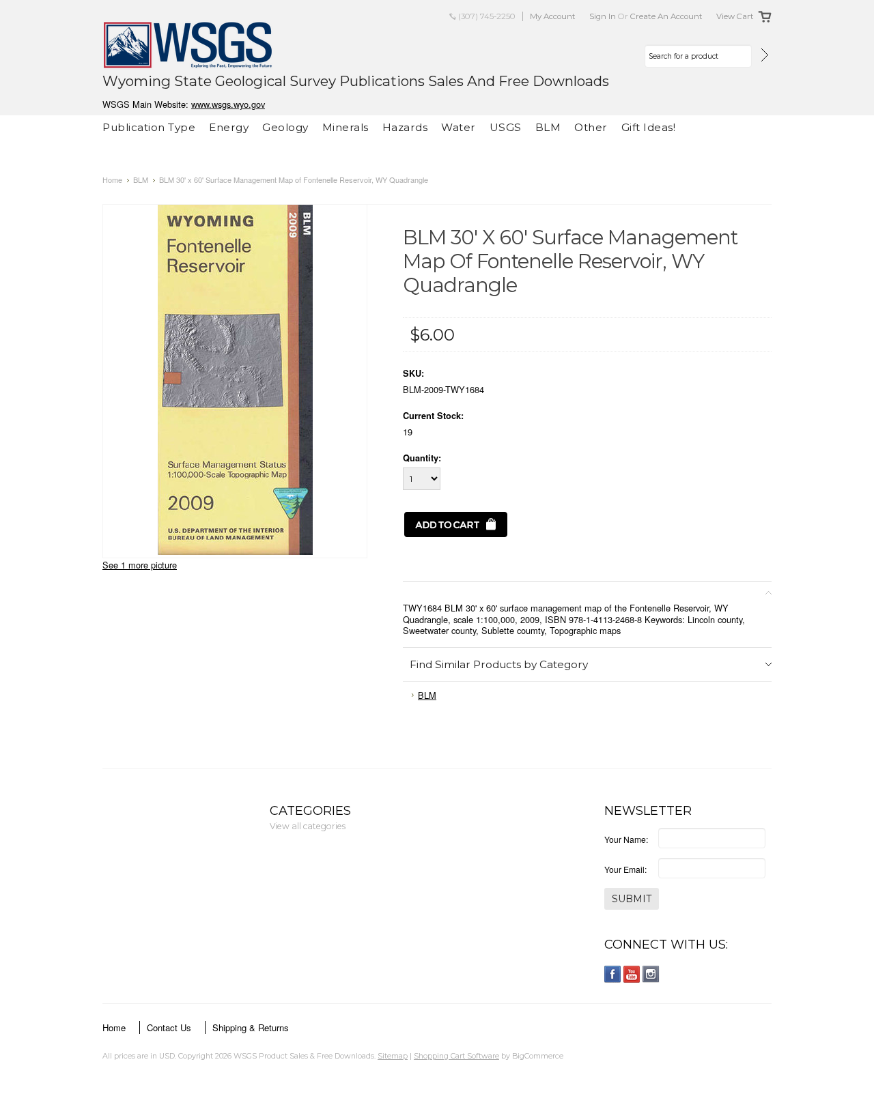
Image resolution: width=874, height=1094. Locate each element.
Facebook (612, 974)
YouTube (631, 974)
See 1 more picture (139, 564)
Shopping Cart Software (456, 1056)
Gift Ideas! (648, 127)
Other (591, 127)
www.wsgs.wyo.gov (228, 104)
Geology (285, 127)
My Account (553, 16)
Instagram (651, 974)
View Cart (735, 16)
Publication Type (148, 127)
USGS (506, 127)
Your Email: (625, 869)
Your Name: (626, 839)
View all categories (308, 826)
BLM (548, 127)
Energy (229, 127)
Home (112, 179)
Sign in (602, 16)
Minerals (345, 127)
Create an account (666, 16)
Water (458, 127)
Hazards (405, 127)
